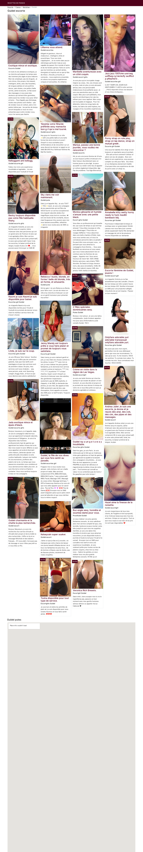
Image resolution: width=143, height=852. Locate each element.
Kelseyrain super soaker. (53, 534)
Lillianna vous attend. (52, 47)
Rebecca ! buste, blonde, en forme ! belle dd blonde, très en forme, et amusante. (55, 279)
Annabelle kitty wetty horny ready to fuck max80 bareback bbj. (119, 215)
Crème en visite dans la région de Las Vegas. (85, 370)
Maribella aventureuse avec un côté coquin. (87, 73)
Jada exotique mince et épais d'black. (20, 423)
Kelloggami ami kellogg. (20, 160)
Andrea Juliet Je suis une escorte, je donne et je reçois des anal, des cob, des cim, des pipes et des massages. (118, 411)
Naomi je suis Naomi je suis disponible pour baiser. (22, 298)
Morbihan (26, 7)
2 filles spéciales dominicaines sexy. (82, 308)
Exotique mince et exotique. (22, 65)
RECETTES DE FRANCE (16, 3)
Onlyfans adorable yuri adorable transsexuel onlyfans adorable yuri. (117, 340)
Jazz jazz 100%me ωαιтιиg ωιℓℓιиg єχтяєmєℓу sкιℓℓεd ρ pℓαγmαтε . (119, 76)
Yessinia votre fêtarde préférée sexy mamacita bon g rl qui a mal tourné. (54, 126)
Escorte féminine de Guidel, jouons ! (119, 271)
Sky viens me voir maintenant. (50, 196)
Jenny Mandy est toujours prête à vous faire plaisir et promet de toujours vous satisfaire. (55, 347)
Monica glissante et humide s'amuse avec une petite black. (87, 214)
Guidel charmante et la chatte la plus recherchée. (22, 521)
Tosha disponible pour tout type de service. (55, 599)
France (18, 7)
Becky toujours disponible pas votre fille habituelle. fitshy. (21, 218)
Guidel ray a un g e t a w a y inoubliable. (87, 443)
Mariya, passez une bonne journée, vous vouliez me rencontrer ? (86, 147)
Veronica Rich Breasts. (84, 590)
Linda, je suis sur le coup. (21, 351)
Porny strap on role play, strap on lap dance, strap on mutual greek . (119, 141)
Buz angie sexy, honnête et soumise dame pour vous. (87, 511)
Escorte (10, 7)
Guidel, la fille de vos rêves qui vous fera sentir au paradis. (55, 458)
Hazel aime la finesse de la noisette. (118, 503)
